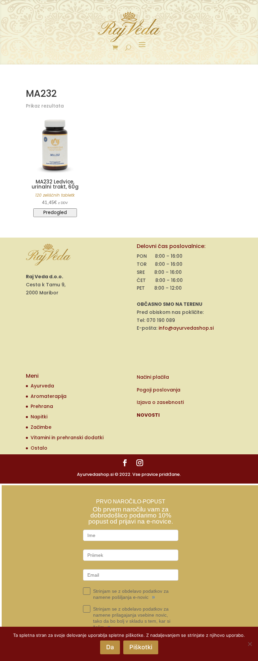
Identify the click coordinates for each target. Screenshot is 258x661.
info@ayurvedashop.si (186, 328)
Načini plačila (153, 377)
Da (110, 647)
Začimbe (41, 427)
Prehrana (42, 406)
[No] (249, 644)
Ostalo (39, 448)
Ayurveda (42, 385)
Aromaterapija (49, 396)
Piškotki (140, 647)
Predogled (55, 212)
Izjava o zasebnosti (160, 402)
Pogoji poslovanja (158, 389)
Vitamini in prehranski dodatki (67, 437)
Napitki (39, 416)
